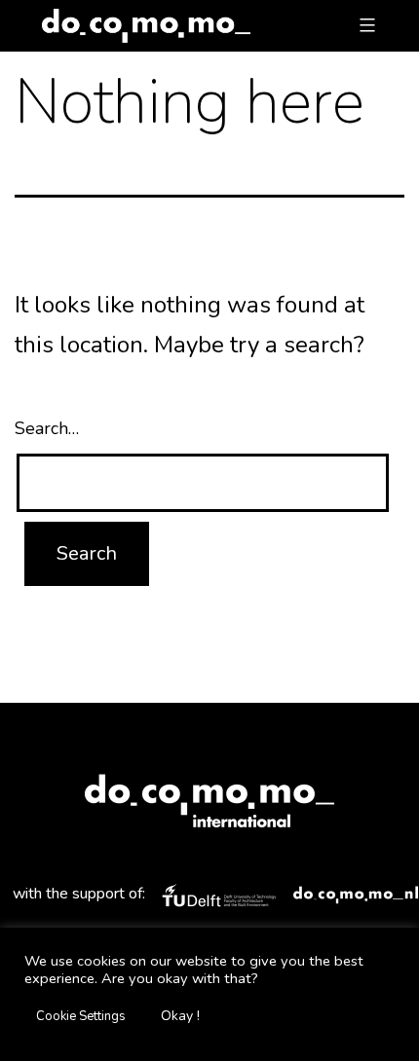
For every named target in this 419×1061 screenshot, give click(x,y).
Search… (47, 428)
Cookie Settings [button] (81, 1016)
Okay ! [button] (180, 1015)
